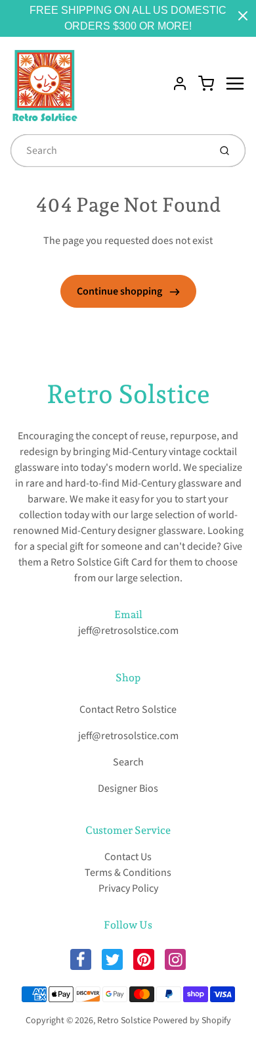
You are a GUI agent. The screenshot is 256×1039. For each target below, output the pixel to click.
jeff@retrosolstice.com (128, 630)
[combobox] (109, 150)
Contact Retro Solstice (128, 709)
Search (128, 762)
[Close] (243, 16)
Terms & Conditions (128, 872)
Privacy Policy (128, 888)
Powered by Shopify (192, 1020)
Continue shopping (120, 291)
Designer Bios (128, 788)
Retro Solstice (128, 394)
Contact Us (128, 857)
